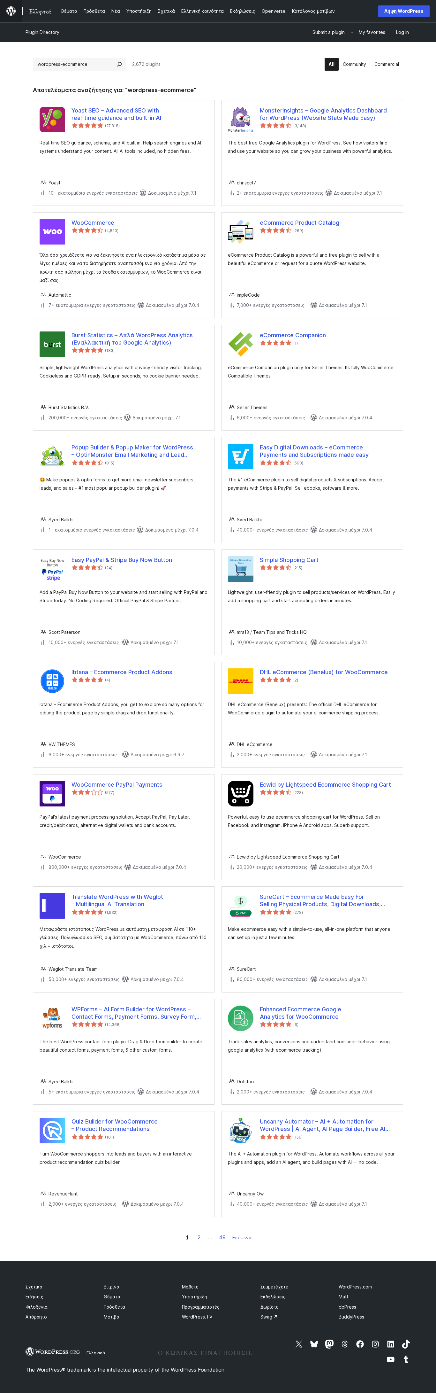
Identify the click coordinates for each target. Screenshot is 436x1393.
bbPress (347, 1307)
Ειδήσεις (34, 1296)
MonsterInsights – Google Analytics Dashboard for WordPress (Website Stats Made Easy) (323, 114)
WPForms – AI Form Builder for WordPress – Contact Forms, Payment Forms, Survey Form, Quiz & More (133, 1013)
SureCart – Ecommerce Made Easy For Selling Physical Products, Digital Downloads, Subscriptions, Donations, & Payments (320, 900)
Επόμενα (242, 1237)
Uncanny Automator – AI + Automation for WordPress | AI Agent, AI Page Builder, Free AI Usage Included (322, 1125)
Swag (269, 1316)
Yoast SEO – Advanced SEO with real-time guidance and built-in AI (116, 114)
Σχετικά (34, 1286)
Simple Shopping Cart (289, 559)
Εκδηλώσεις (273, 1296)
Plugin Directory (42, 32)
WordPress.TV (197, 1316)
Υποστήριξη (194, 1296)
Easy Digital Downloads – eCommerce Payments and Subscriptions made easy (314, 451)
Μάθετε (190, 1286)
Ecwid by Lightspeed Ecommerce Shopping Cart (325, 784)
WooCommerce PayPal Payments (116, 784)
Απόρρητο (36, 1316)
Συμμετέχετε (274, 1286)
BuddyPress (351, 1316)
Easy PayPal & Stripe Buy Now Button (121, 559)
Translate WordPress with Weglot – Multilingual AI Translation (117, 900)
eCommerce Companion (293, 335)
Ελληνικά (95, 1352)
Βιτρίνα (111, 1286)
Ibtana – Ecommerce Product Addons (121, 672)
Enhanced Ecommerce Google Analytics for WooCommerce (300, 1013)
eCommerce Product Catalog (299, 222)
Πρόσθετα (114, 1307)
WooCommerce (92, 222)
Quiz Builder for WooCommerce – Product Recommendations (114, 1125)
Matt (343, 1296)
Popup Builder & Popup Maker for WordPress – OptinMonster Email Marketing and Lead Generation (132, 451)
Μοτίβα (111, 1316)
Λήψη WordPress (404, 11)
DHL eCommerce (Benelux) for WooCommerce (324, 672)
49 (222, 1237)
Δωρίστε (269, 1307)
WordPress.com (355, 1286)
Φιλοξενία (37, 1307)
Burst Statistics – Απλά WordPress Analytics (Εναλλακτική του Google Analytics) (132, 339)
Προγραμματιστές (201, 1307)
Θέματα (112, 1296)
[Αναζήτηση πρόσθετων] (119, 64)
